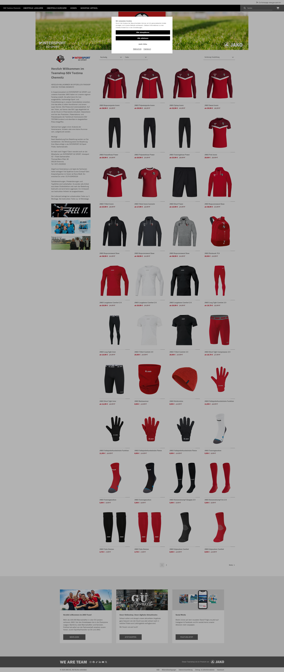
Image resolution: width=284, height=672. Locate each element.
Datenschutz (137, 49)
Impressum (147, 49)
